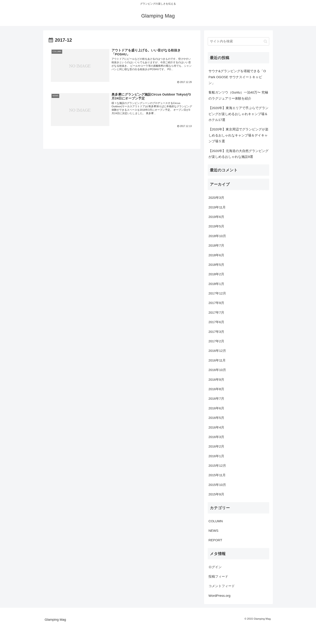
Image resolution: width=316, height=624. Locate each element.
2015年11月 (217, 475)
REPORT (215, 540)
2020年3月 (216, 197)
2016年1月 (216, 456)
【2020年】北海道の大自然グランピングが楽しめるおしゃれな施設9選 (238, 154)
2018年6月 (216, 255)
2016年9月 (216, 379)
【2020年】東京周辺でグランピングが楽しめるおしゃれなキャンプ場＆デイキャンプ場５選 (238, 135)
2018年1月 (216, 284)
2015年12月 (217, 465)
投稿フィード (218, 576)
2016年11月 (217, 360)
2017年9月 (216, 303)
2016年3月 (216, 437)
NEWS (213, 530)
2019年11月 (217, 207)
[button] (265, 41)
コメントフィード (221, 586)
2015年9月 (216, 494)
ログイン (215, 567)
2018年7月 (216, 245)
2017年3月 (216, 332)
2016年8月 (216, 389)
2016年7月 (216, 398)
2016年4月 (216, 427)
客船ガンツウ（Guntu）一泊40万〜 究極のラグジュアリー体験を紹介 (238, 95)
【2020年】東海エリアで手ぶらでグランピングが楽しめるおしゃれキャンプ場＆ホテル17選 (238, 114)
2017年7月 (216, 312)
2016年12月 (217, 351)
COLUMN (215, 521)
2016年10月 (217, 370)
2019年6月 (216, 217)
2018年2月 (216, 274)
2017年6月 (216, 322)
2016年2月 (216, 446)
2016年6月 (216, 408)
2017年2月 (216, 341)
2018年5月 (216, 265)
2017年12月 (217, 293)
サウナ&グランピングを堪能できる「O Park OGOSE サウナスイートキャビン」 (237, 77)
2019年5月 (216, 226)
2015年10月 (217, 485)
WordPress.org (219, 596)
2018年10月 (217, 236)
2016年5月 (216, 418)
